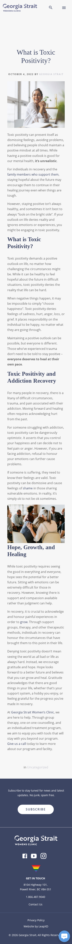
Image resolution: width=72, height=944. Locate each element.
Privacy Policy (36, 920)
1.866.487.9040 (35, 897)
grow (23, 622)
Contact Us (35, 904)
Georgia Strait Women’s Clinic (32, 712)
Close (62, 803)
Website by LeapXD (36, 926)
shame (28, 488)
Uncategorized (37, 767)
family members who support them (33, 174)
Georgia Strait (51, 74)
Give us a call (16, 744)
